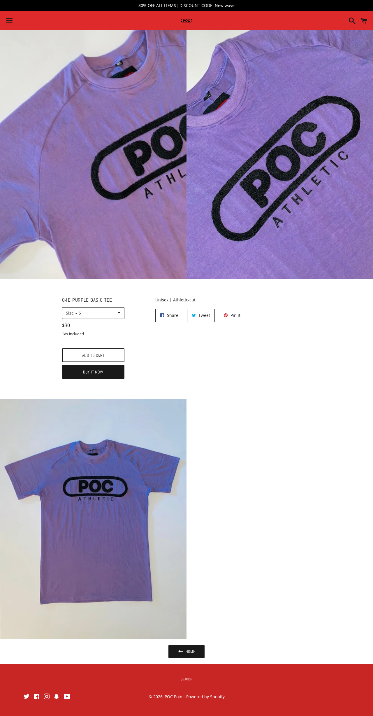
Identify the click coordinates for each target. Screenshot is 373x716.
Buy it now (93, 372)
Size (70, 313)
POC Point (174, 696)
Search (187, 679)
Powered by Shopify (205, 696)
